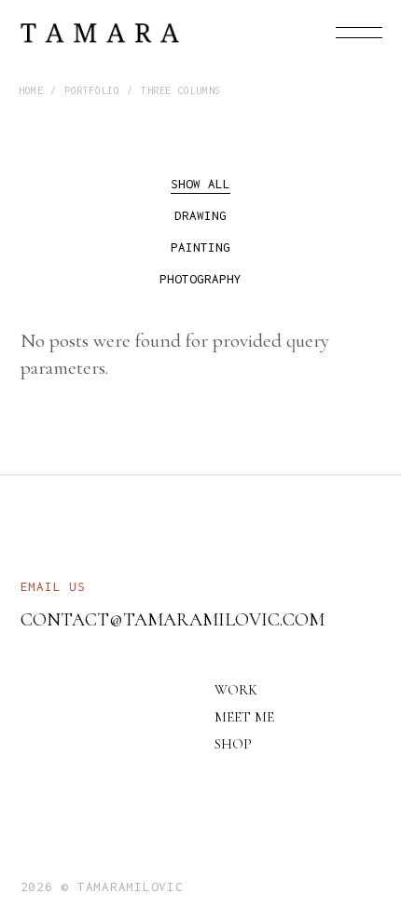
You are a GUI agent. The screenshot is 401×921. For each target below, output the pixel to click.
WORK (235, 689)
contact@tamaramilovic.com (173, 620)
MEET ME (244, 716)
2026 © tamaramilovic (102, 886)
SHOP (233, 743)
